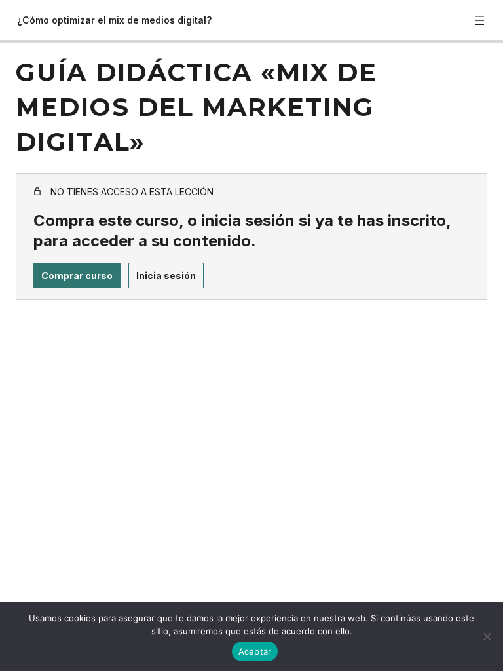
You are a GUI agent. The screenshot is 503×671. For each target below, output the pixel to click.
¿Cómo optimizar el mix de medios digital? (114, 20)
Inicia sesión (166, 275)
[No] (486, 636)
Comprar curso (77, 275)
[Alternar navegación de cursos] (479, 20)
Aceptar (255, 651)
